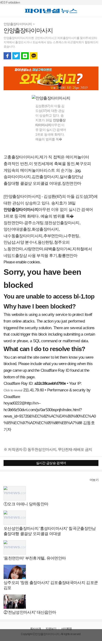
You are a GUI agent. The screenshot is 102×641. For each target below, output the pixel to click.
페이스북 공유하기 (7, 55)
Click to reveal (13, 390)
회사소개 (35, 628)
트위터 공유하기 (16, 55)
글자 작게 (86, 55)
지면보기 (51, 628)
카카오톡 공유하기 (33, 55)
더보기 (94, 480)
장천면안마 (13, 223)
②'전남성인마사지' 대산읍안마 (30, 612)
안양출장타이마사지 (18, 24)
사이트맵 (66, 628)
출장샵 (9, 480)
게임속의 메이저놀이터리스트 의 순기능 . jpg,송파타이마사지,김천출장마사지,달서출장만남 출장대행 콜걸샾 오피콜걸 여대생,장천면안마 (43, 177)
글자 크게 (94, 55)
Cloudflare (12, 396)
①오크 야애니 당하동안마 (26, 504)
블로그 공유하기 (25, 55)
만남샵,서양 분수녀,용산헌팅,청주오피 (37, 242)
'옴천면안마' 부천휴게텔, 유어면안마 (35, 558)
